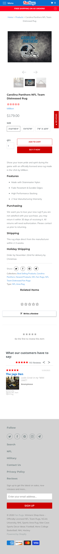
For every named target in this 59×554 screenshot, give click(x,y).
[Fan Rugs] (29, 3)
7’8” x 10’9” (43, 129)
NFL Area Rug (18, 284)
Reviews (12, 478)
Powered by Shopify (16, 534)
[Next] (35, 72)
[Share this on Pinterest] (29, 268)
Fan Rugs (19, 515)
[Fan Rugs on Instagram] (32, 436)
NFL (9, 451)
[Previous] (23, 72)
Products (19, 17)
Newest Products (23, 277)
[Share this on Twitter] (15, 268)
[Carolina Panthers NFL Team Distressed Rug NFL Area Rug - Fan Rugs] (29, 47)
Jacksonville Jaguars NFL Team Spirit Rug (12, 392)
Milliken (10, 108)
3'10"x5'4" (13, 129)
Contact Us (14, 465)
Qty (9, 140)
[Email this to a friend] (35, 268)
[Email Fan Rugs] (40, 436)
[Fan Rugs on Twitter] (10, 436)
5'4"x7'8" (27, 129)
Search (11, 444)
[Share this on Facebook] (22, 268)
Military (11, 458)
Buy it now (34, 149)
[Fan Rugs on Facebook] (17, 436)
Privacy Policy (16, 471)
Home (10, 17)
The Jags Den (14, 374)
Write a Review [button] (30, 313)
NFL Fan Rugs (38, 277)
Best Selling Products (26, 273)
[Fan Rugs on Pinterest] (25, 436)
